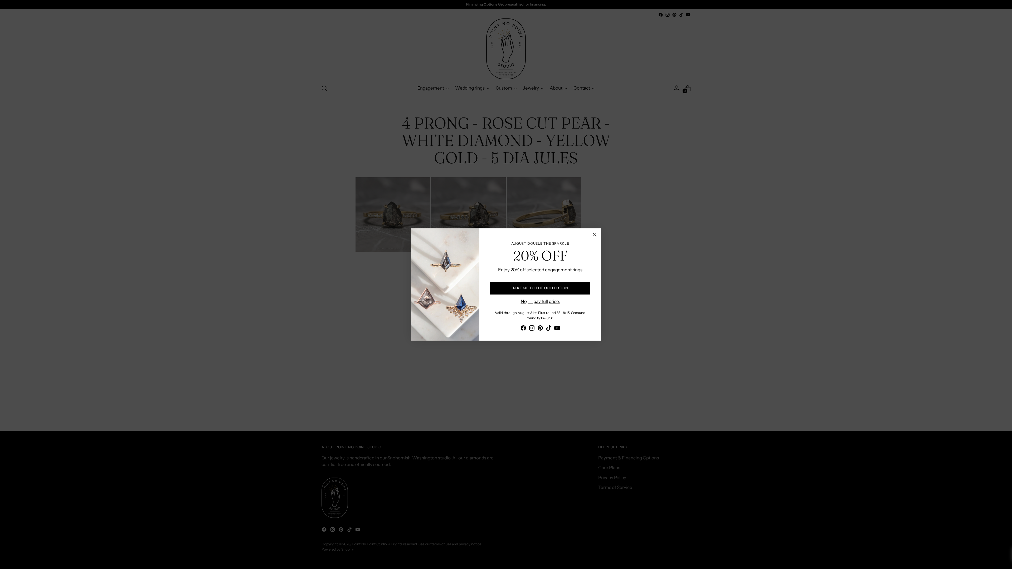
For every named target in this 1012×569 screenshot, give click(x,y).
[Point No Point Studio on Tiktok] (549, 329)
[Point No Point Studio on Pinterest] (540, 329)
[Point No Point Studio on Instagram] (532, 329)
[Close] (595, 234)
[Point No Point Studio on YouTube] (557, 329)
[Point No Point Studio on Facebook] (523, 329)
